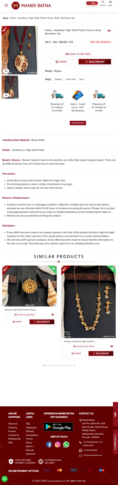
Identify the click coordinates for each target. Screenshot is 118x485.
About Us (12, 423)
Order (63, 61)
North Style (70, 79)
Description (78, 123)
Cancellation (32, 435)
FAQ (10, 442)
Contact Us (13, 435)
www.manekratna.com (56, 481)
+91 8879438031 (90, 450)
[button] (6, 6)
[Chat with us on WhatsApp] (4, 478)
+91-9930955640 (90, 442)
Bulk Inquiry (97, 61)
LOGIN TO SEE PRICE (80, 54)
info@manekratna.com (92, 455)
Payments (30, 453)
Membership (14, 438)
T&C (28, 423)
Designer (58, 79)
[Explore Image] (6, 71)
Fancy (81, 79)
